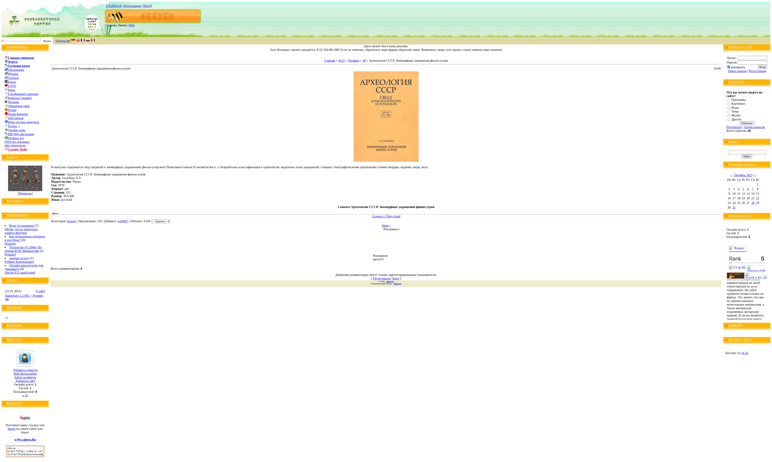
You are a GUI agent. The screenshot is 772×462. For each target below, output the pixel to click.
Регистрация (132, 6)
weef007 (122, 221)
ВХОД (147, 6)
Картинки (738, 104)
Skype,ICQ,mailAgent (20, 272)
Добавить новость (25, 370)
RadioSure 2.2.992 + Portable (24, 295)
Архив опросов (754, 127)
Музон (735, 115)
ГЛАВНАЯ (113, 6)
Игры (735, 107)
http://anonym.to (15, 145)
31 (734, 207)
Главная (329, 60)
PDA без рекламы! (17, 141)
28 (364, 60)
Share (385, 225)
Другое (736, 119)
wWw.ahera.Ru (25, 439)
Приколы (25, 193)
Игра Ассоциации (21, 225)
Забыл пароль (737, 71)
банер (11, 428)
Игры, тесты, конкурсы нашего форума (21, 231)
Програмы (738, 99)
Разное (10, 243)
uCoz (744, 353)
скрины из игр (19, 258)
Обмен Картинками (19, 261)
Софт (40, 291)
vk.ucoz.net (62, 40)
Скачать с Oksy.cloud (386, 216)
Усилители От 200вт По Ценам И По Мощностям (23, 249)
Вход (395, 278)
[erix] (765, 277)
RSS (131, 25)
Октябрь (353, 60)
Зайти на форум (25, 377)
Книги (71, 221)
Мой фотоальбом (25, 373)
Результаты (733, 127)
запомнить (738, 67)
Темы (735, 111)
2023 (341, 60)
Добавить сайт (25, 381)
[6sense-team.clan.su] (735, 277)
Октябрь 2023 (743, 175)
